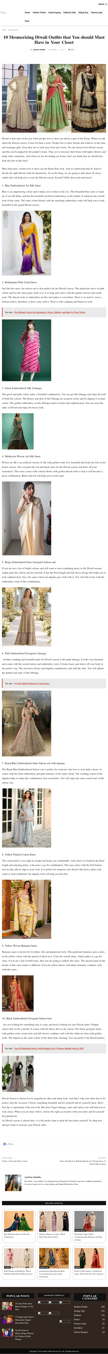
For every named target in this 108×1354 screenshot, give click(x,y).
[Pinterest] (32, 1144)
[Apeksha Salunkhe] (13, 1183)
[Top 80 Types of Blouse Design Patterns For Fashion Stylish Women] (7, 1333)
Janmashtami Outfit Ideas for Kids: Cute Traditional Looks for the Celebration (52, 1274)
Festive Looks (44, 1267)
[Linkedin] (45, 1144)
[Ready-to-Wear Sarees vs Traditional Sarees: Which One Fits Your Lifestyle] (89, 1258)
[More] (104, 57)
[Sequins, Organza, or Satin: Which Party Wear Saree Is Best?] (54, 1221)
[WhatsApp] (38, 1144)
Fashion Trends (13, 30)
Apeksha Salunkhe (39, 49)
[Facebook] (19, 1144)
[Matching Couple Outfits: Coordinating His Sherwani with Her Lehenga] (89, 1221)
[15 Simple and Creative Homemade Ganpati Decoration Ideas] (7, 1319)
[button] (102, 4)
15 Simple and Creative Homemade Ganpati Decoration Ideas (24, 1320)
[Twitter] (25, 1144)
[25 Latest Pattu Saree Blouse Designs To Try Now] (7, 1306)
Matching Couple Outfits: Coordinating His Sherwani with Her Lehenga (88, 1237)
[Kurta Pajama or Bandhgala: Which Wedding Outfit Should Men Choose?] (19, 1258)
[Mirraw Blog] (3, 13)
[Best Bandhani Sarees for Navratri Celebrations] (19, 1221)
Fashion (7, 1230)
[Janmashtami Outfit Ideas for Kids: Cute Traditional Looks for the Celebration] (54, 1258)
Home (4, 30)
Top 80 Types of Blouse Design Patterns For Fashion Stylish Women (24, 1334)
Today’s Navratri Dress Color (15, 1161)
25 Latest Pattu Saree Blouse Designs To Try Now (24, 1306)
